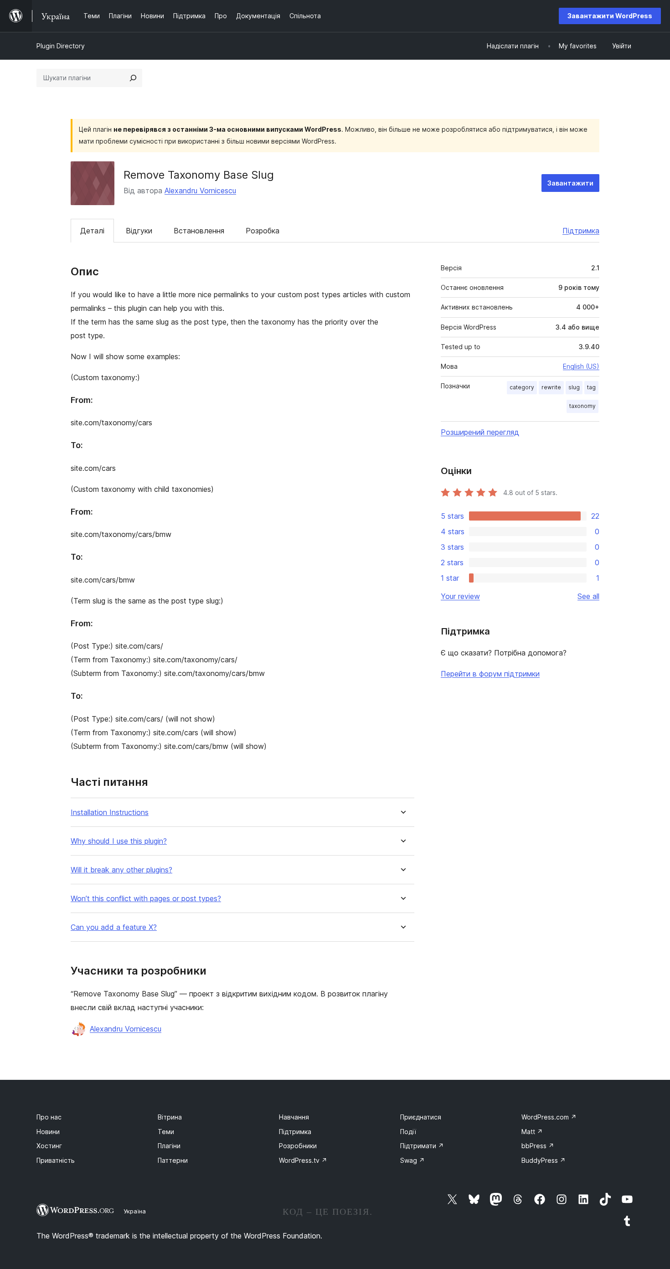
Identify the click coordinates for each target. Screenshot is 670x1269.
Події (408, 1131)
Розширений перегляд (480, 432)
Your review (460, 596)
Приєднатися (420, 1117)
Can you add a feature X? (114, 927)
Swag (412, 1160)
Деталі (92, 230)
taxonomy (582, 405)
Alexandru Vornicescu (200, 190)
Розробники (298, 1146)
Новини (48, 1131)
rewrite (551, 387)
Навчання (294, 1117)
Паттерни (173, 1160)
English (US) (581, 366)
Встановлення (199, 230)
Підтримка (580, 230)
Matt (532, 1131)
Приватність (55, 1160)
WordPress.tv (303, 1160)
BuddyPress (543, 1160)
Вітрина (170, 1117)
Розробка (262, 230)
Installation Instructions (110, 812)
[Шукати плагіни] (133, 78)
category (522, 387)
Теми (166, 1131)
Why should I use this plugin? (119, 841)
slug (574, 387)
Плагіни (169, 1146)
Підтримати (422, 1146)
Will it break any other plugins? (121, 870)
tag (591, 387)
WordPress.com (549, 1117)
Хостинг (49, 1146)
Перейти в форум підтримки (490, 673)
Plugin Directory (60, 46)
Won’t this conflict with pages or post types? (146, 898)
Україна (135, 1211)
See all (588, 596)
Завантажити (570, 183)
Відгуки (139, 230)
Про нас (49, 1117)
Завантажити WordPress (609, 16)
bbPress (537, 1146)
